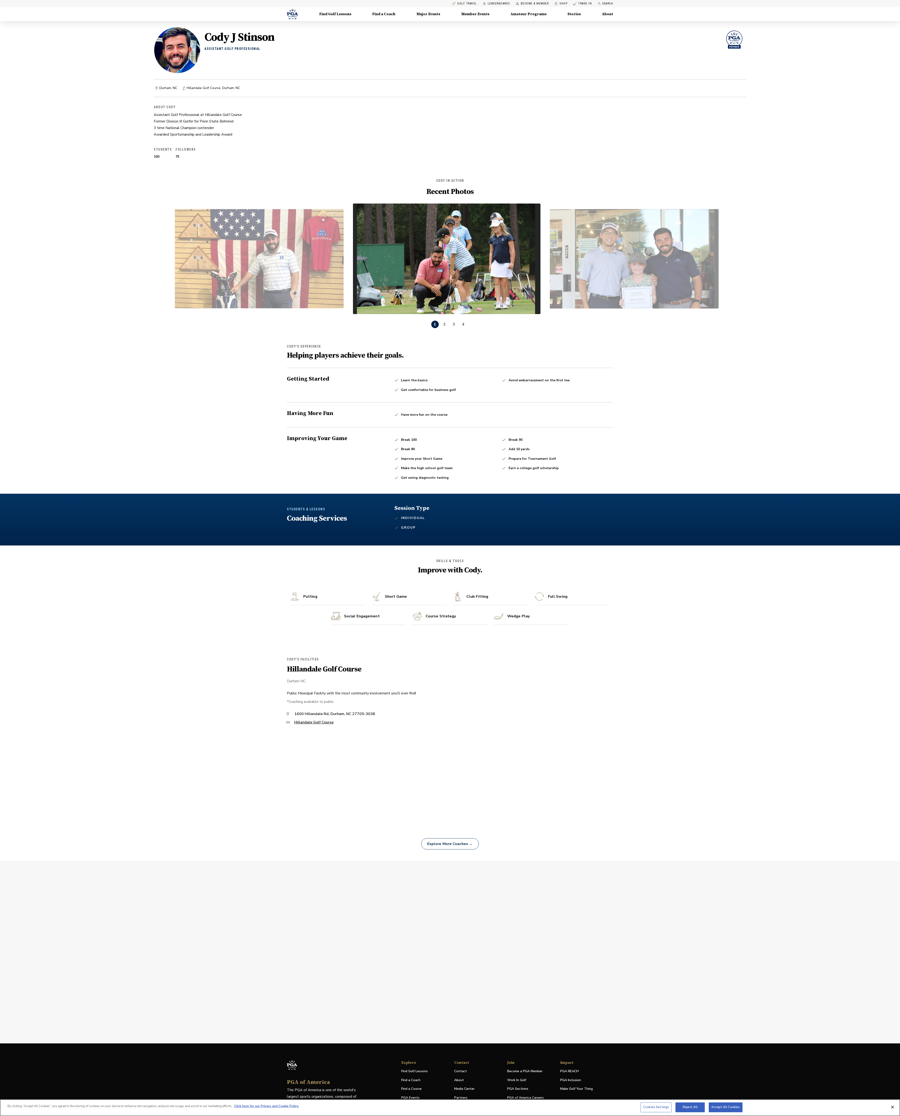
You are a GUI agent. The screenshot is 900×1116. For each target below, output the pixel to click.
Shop (561, 3)
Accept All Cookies (725, 1107)
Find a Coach (383, 14)
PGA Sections (517, 1088)
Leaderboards (499, 3)
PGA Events (410, 1097)
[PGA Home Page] (292, 14)
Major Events (428, 14)
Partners (461, 1097)
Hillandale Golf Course (314, 723)
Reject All (690, 1107)
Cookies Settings (656, 1107)
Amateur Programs (528, 14)
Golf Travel (467, 3)
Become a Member (535, 3)
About (607, 14)
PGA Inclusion (570, 1080)
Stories (574, 14)
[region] (450, 1107)
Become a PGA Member (525, 1071)
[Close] (892, 1107)
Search (607, 3)
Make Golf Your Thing (576, 1088)
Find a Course (411, 1088)
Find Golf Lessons (335, 14)
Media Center (464, 1088)
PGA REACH (569, 1071)
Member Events (475, 14)
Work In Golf (516, 1080)
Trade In (582, 3)
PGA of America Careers (525, 1097)
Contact (460, 1071)
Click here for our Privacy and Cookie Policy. (266, 1106)
